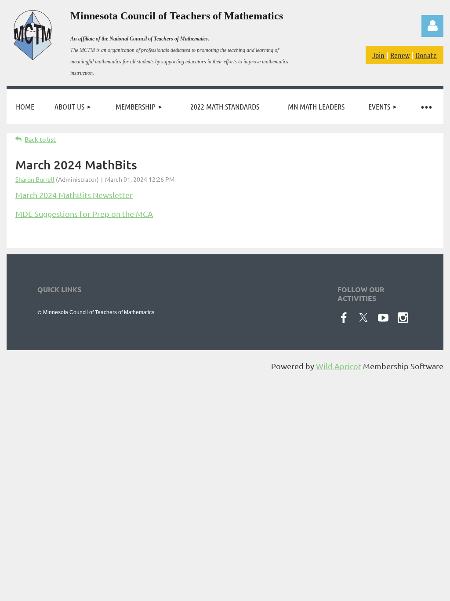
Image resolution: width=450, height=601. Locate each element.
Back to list (40, 139)
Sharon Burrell (34, 179)
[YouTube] (383, 317)
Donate (426, 55)
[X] (363, 317)
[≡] (425, 106)
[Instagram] (403, 317)
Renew (400, 55)
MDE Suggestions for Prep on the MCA (84, 213)
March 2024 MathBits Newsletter (74, 194)
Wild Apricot (338, 365)
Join (378, 55)
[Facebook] (344, 317)
